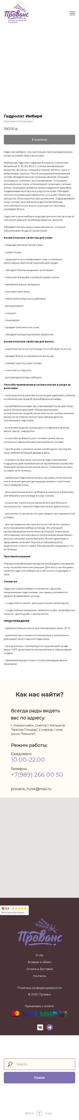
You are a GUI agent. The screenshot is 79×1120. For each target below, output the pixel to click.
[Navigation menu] (72, 13)
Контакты (39, 976)
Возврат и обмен (39, 962)
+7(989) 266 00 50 (37, 774)
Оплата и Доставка (39, 969)
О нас (40, 955)
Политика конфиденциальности (39, 988)
